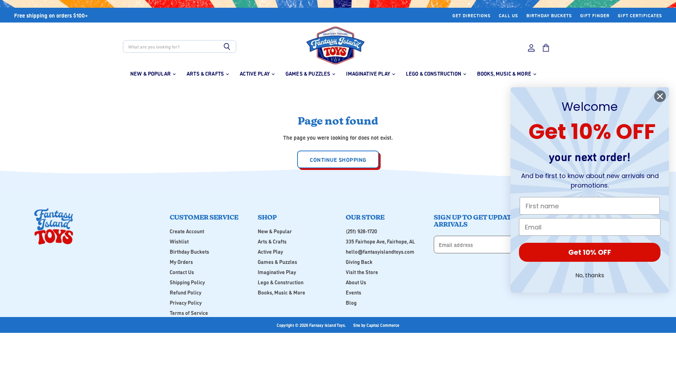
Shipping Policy (187, 282)
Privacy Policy (186, 302)
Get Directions (471, 15)
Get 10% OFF (589, 252)
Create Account (187, 231)
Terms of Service (189, 312)
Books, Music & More (504, 73)
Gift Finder (594, 15)
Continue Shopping (338, 159)
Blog (351, 302)
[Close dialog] (660, 96)
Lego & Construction (434, 73)
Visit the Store (362, 272)
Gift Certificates (640, 15)
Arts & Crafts (206, 73)
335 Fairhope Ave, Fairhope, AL (380, 241)
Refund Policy (185, 292)
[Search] (227, 46)
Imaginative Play (368, 73)
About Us (356, 282)
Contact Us (182, 272)
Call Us (508, 15)
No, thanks (589, 275)
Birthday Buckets (549, 15)
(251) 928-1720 (361, 231)
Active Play (255, 73)
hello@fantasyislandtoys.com (380, 251)
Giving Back (359, 261)
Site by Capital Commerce (376, 325)
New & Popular (151, 73)
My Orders (181, 261)
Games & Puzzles (308, 73)
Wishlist (179, 241)
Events (353, 292)
